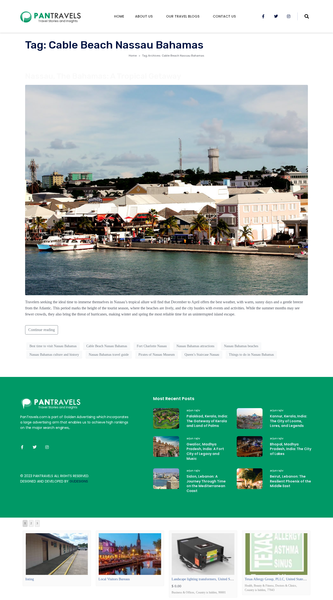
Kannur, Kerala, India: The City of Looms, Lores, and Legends (288, 421)
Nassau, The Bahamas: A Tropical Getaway (103, 76)
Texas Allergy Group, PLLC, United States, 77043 (280, 579)
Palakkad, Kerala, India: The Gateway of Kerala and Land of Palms (207, 421)
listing (29, 579)
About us (144, 16)
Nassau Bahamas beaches (241, 346)
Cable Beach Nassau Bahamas (106, 346)
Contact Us (224, 16)
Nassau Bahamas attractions (195, 346)
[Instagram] (289, 16)
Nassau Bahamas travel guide (109, 354)
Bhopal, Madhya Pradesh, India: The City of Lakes (290, 449)
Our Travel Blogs (182, 16)
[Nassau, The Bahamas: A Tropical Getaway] (166, 189)
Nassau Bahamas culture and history (54, 354)
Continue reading (41, 330)
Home (119, 16)
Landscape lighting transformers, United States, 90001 (209, 579)
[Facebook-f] (263, 16)
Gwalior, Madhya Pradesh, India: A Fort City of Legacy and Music (205, 451)
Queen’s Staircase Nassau (202, 354)
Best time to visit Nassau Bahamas (53, 346)
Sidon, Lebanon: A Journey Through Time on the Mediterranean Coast (206, 483)
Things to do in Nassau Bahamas (251, 354)
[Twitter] (276, 16)
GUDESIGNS (78, 481)
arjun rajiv (193, 410)
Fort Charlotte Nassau (152, 346)
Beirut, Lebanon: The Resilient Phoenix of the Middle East (290, 481)
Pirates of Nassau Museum (156, 354)
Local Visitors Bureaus (114, 579)
